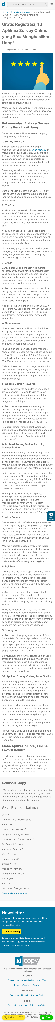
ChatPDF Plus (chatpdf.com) (16, 819)
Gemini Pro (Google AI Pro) (16, 888)
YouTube (41, 1005)
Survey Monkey (38, 149)
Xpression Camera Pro (13, 849)
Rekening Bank (37, 995)
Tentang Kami (13, 980)
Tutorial (36, 985)
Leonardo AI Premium (13, 873)
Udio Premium (9, 854)
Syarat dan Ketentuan (30, 980)
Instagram (23, 1005)
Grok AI (6, 814)
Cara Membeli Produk (19, 995)
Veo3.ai (6, 883)
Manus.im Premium (12, 869)
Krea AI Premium (10, 859)
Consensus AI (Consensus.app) (18, 839)
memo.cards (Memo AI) (14, 829)
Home (5, 12)
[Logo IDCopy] (3, 4)
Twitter (33, 1005)
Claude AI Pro (9, 864)
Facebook (12, 1005)
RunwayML (7, 878)
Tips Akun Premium (21, 12)
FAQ (44, 980)
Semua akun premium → (14, 893)
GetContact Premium (13, 844)
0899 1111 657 (15, 1017)
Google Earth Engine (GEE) (15, 834)
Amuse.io (7, 824)
